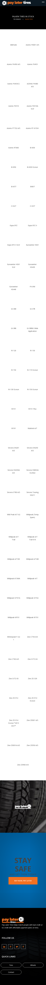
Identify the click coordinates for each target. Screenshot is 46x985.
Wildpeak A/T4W (32, 559)
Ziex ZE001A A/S (13, 745)
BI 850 (13, 167)
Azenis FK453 (32, 64)
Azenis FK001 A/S (32, 45)
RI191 (13, 428)
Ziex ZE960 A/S (23, 765)
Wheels (33, 965)
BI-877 (13, 186)
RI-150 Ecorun (32, 389)
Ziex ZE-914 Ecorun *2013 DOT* (13, 723)
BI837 (32, 186)
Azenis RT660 (13, 148)
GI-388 (13, 328)
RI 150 (13, 370)
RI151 (13, 409)
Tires (11, 965)
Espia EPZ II (32, 225)
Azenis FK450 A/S (13, 64)
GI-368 (13, 309)
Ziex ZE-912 (13, 698)
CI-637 (32, 206)
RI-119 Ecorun (32, 370)
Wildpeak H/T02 (32, 598)
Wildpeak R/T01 (32, 617)
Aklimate (13, 45)
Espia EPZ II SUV (13, 245)
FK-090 (32, 286)
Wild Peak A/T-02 (13, 514)
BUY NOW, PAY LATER (23, 881)
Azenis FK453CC (13, 84)
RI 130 (32, 350)
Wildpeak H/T (32, 578)
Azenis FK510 (13, 106)
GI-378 (32, 309)
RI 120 (13, 350)
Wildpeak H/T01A (13, 598)
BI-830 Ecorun (32, 167)
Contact (11, 972)
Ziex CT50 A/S (32, 637)
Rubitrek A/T (32, 428)
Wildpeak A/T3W (13, 559)
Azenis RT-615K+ (32, 128)
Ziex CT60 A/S (13, 659)
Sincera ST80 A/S (13, 492)
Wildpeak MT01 (13, 617)
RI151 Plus (32, 409)
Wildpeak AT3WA (13, 578)
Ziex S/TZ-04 (32, 659)
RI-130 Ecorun (13, 389)
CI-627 (13, 206)
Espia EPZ (13, 225)
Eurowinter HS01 (32, 245)
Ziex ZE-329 (32, 678)
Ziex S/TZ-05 (14, 678)
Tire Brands (17, 19)
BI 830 (32, 148)
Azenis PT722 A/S (13, 128)
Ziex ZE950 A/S (32, 745)
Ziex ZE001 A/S (32, 720)
